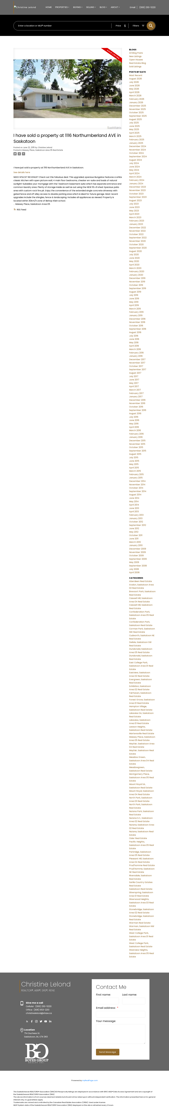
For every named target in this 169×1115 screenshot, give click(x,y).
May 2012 (133, 531)
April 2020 (134, 264)
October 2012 (136, 521)
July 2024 (134, 163)
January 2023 (136, 224)
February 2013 (136, 514)
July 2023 (134, 203)
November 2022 (137, 230)
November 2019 (137, 281)
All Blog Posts (136, 52)
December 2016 (137, 400)
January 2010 (136, 545)
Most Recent (135, 75)
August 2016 (135, 413)
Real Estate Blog (137, 63)
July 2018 (133, 335)
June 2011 (134, 538)
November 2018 (137, 322)
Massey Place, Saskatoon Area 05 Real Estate (42, 150)
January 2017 (136, 396)
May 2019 (133, 301)
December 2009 (137, 548)
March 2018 (135, 349)
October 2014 (136, 487)
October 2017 (136, 366)
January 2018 (136, 356)
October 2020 (136, 244)
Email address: (106, 1008)
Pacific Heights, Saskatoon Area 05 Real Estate (141, 845)
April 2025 (134, 132)
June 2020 (134, 257)
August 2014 (135, 494)
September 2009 (138, 558)
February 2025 (136, 139)
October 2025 (136, 112)
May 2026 (134, 88)
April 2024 (134, 173)
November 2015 (137, 444)
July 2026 (134, 82)
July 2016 (133, 416)
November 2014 (137, 484)
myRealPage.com (90, 1080)
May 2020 (134, 261)
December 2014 (137, 481)
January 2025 (136, 143)
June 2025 (134, 126)
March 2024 (135, 176)
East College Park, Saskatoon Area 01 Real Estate (141, 666)
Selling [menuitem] (90, 7)
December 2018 (137, 318)
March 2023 (135, 217)
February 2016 (136, 433)
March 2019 (135, 308)
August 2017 (135, 372)
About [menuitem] (114, 7)
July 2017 (133, 376)
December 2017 (137, 359)
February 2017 (136, 393)
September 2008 (138, 565)
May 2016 (134, 423)
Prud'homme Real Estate (142, 865)
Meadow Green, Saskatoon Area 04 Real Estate (141, 760)
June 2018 (134, 339)
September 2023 (138, 197)
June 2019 (134, 298)
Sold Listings (135, 66)
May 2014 (134, 501)
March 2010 (135, 542)
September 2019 (137, 288)
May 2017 (134, 383)
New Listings (135, 56)
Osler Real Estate (138, 838)
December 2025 (137, 105)
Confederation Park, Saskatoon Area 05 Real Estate (141, 615)
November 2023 (137, 190)
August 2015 (135, 454)
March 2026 (135, 95)
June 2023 (134, 207)
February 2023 (136, 220)
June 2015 (134, 460)
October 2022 (136, 234)
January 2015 (136, 477)
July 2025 (134, 122)
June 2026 (134, 85)
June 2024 (134, 166)
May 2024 (134, 169)
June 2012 (134, 528)
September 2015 (137, 450)
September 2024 (138, 156)
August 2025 (135, 119)
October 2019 (136, 285)
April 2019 (134, 305)
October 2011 (135, 535)
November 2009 (137, 552)
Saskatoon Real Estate (140, 889)
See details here (21, 172)
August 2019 (135, 291)
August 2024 (135, 159)
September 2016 (137, 410)
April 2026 (134, 92)
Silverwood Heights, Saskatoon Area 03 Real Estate (141, 902)
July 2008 (134, 569)
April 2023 (134, 213)
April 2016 (134, 427)
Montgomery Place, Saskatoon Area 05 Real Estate (141, 777)
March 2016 (135, 430)
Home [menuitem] (49, 7)
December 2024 (137, 146)
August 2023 (135, 200)
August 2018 (135, 332)
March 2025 (135, 136)
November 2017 (137, 362)
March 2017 (135, 389)
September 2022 (138, 237)
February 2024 (136, 180)
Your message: (106, 1021)
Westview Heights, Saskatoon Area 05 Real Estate (141, 953)
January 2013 (135, 518)
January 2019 (135, 315)
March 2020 (135, 268)
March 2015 (135, 470)
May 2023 (134, 210)
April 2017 (134, 386)
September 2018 (137, 328)
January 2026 (136, 102)
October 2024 (136, 153)
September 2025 (138, 115)
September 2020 (138, 247)
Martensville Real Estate (141, 733)
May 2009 (134, 562)
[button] (27, 1021)
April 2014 (134, 504)
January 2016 (136, 437)
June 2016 (134, 420)
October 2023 (136, 193)
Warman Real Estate (140, 922)
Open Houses (136, 59)
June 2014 (134, 498)
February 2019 (136, 312)
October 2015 (136, 447)
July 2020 (134, 254)
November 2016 (137, 403)
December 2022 (137, 227)
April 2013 (134, 511)
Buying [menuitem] (77, 7)
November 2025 (137, 109)
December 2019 (137, 278)
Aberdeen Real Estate (140, 581)
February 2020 (136, 271)
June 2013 (134, 508)
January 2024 (136, 183)
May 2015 (134, 464)
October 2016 (136, 406)
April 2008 (134, 572)
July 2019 (133, 295)
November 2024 (137, 149)
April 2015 (134, 467)
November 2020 (137, 241)
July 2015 (133, 457)
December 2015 (137, 440)
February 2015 (136, 474)
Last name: (129, 994)
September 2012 (137, 525)
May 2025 (134, 129)
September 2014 (137, 491)
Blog (102, 7)
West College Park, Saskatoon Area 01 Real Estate (141, 936)
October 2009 (136, 555)
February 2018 (136, 352)
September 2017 (137, 369)
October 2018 (136, 325)
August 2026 (135, 78)
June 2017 (134, 379)
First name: (103, 994)
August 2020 (135, 251)
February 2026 (136, 99)
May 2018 (134, 342)
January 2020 (136, 274)
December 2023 (137, 186)
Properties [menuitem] (61, 7)
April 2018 (134, 345)
